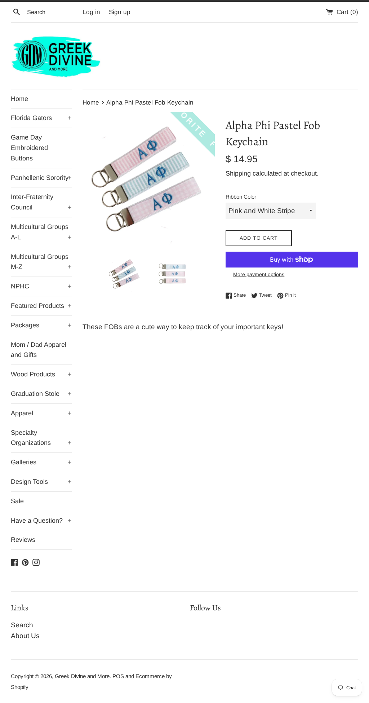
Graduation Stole (41, 393)
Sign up (119, 12)
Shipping (238, 173)
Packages (41, 325)
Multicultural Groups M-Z (41, 262)
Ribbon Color (241, 197)
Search (22, 625)
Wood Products (41, 374)
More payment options (258, 274)
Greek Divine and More (82, 676)
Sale (17, 501)
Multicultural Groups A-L (41, 232)
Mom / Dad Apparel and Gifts (38, 350)
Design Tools (41, 481)
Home (19, 98)
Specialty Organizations (41, 438)
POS (118, 676)
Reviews (23, 539)
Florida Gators (41, 117)
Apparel (41, 413)
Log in (91, 12)
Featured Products (41, 305)
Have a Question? (41, 520)
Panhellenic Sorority (41, 177)
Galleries (41, 462)
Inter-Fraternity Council (41, 202)
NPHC (41, 286)
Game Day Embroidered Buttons (29, 148)
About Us (25, 636)
